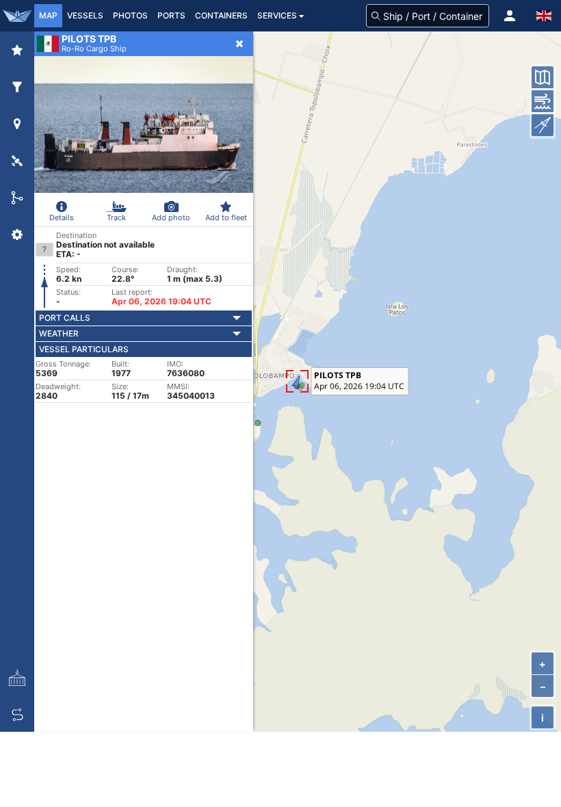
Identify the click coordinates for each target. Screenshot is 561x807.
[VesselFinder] (17, 15)
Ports (171, 15)
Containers (221, 15)
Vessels (85, 15)
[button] (510, 15)
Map (48, 15)
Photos (130, 15)
